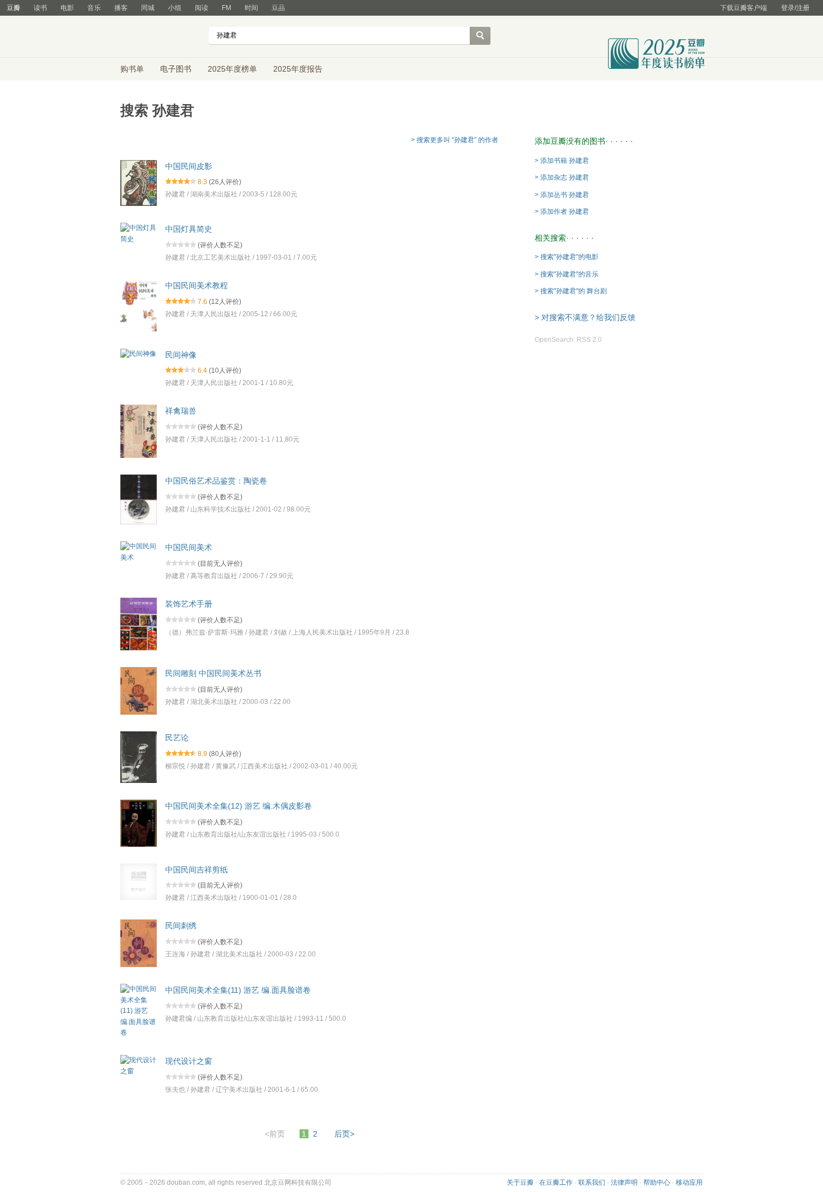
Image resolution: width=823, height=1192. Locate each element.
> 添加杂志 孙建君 (562, 177)
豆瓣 (13, 8)
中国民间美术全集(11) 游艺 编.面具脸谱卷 (238, 989)
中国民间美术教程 (196, 285)
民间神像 (181, 354)
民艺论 (177, 737)
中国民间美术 (188, 547)
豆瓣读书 (161, 37)
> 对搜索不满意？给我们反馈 (585, 317)
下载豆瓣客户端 (743, 8)
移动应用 (689, 1182)
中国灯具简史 (188, 228)
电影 (67, 8)
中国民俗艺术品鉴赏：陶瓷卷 (216, 480)
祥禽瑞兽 (181, 410)
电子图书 (175, 68)
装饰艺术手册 (188, 603)
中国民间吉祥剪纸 (196, 869)
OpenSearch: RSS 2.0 (568, 340)
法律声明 (624, 1182)
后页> (344, 1133)
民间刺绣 (181, 925)
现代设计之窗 (188, 1061)
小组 (174, 8)
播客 (121, 8)
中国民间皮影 (188, 165)
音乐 (94, 8)
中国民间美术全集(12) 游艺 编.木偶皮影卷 (238, 805)
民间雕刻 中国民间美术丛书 (213, 673)
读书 (40, 8)
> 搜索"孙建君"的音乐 (566, 274)
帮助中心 (656, 1182)
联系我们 (591, 1182)
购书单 (132, 68)
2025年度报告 (297, 68)
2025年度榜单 (232, 68)
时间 (251, 8)
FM (226, 8)
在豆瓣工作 (556, 1182)
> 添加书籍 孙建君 (562, 161)
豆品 (278, 8)
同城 (148, 8)
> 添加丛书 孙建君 (562, 195)
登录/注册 (795, 8)
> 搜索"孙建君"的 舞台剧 (571, 291)
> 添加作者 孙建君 (562, 211)
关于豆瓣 (520, 1182)
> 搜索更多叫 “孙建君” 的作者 (454, 140)
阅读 (201, 8)
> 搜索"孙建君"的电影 (566, 257)
